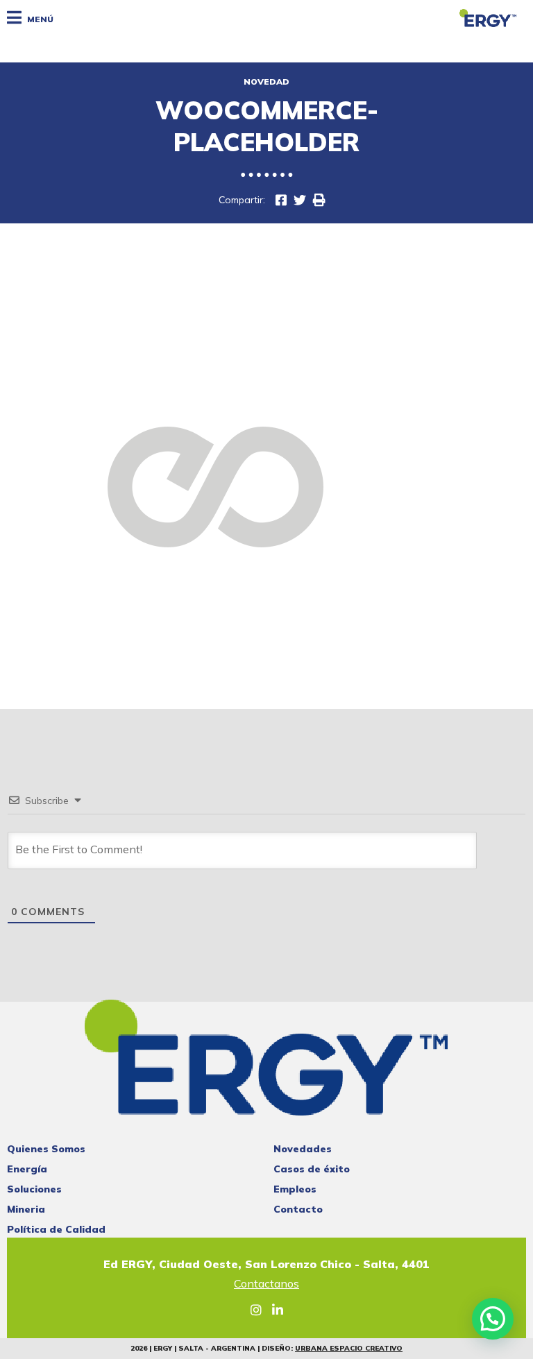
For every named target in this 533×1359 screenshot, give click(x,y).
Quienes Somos (46, 1149)
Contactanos (266, 1284)
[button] (493, 1319)
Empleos (294, 1189)
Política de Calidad (56, 1229)
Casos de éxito (311, 1169)
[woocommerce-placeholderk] (281, 200)
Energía (27, 1169)
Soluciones (34, 1189)
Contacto (298, 1209)
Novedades (302, 1149)
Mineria (26, 1209)
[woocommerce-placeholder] (300, 200)
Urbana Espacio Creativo (349, 1348)
